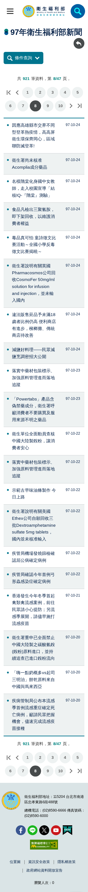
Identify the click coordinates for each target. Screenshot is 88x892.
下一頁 (70, 105)
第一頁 (8, 92)
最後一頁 (79, 105)
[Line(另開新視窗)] (32, 830)
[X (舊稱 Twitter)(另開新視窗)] (44, 830)
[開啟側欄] (10, 11)
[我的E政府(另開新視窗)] (67, 830)
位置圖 (15, 862)
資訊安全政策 (39, 862)
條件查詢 (23, 57)
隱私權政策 (67, 862)
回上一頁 (79, 40)
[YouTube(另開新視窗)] (56, 830)
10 (60, 106)
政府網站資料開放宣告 (44, 870)
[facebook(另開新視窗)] (21, 830)
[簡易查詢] (78, 11)
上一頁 (17, 92)
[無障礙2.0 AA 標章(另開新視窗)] (44, 845)
